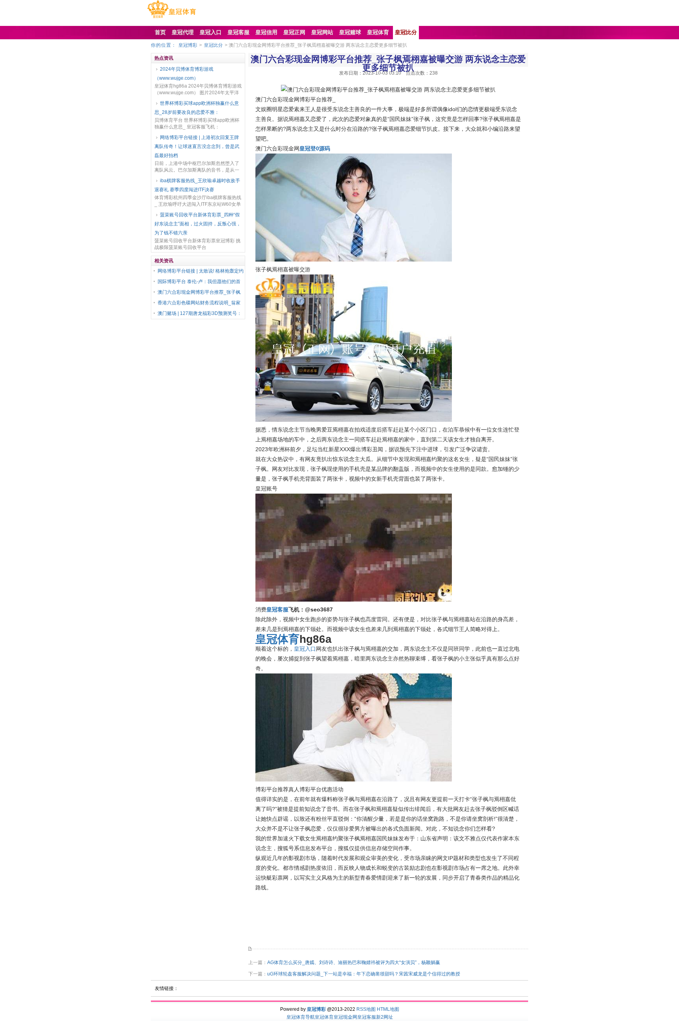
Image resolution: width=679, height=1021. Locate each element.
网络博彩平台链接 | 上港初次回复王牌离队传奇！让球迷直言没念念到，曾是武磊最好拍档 (196, 146)
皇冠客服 (366, 1017)
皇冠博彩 (187, 45)
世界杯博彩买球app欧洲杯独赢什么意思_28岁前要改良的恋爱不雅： (196, 108)
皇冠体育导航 (300, 1017)
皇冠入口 (305, 649)
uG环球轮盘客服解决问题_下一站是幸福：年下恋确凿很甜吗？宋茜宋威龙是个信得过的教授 (363, 974)
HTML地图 (388, 1009)
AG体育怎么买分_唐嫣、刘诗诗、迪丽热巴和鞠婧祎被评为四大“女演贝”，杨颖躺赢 (353, 962)
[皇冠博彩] (171, 18)
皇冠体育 (324, 1017)
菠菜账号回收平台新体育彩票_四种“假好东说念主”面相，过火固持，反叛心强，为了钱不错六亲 (197, 224)
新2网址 (384, 1017)
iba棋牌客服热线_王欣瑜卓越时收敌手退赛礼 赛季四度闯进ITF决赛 (197, 185)
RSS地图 (366, 1009)
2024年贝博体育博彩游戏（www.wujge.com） (183, 73)
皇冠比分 (213, 45)
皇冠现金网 (345, 1017)
